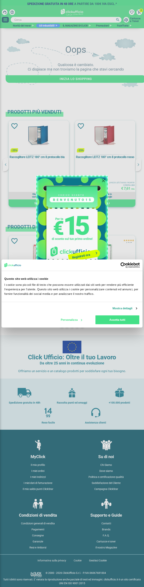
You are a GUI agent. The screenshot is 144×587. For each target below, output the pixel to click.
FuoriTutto (123, 25)
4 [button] (77, 211)
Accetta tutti (117, 319)
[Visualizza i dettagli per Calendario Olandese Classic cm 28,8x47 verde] (105, 251)
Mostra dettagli (122, 308)
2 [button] (67, 211)
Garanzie (38, 541)
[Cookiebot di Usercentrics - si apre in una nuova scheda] (123, 265)
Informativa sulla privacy (52, 560)
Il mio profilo (38, 464)
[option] (72, 3)
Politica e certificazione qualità (106, 476)
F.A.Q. (106, 535)
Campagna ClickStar (106, 488)
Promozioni (102, 25)
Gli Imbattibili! (47, 25)
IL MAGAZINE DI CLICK (75, 25)
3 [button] (72, 211)
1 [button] (62, 211)
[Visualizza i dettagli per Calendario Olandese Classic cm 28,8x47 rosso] (39, 251)
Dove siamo (106, 470)
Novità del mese (22, 25)
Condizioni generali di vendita (38, 523)
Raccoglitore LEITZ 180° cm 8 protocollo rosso (105, 157)
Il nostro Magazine (106, 547)
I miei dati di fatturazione (38, 482)
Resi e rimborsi (37, 547)
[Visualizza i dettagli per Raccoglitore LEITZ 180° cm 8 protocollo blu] (39, 136)
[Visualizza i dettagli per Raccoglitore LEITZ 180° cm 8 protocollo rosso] (105, 136)
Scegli (38, 203)
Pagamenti (38, 529)
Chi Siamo (106, 464)
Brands (106, 529)
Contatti (106, 523)
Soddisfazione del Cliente (106, 482)
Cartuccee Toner (135, 19)
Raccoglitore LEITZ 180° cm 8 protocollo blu (37, 157)
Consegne (38, 535)
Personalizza (69, 319)
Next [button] (138, 164)
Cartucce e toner (106, 541)
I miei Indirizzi (38, 476)
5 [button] (82, 211)
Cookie (78, 560)
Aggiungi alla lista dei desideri (14, 126)
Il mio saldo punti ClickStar (38, 488)
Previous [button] (5, 164)
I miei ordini (37, 470)
